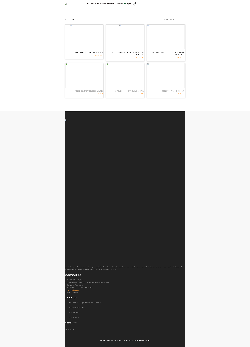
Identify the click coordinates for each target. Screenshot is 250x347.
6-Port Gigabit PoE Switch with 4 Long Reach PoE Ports (168, 53)
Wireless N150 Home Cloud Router (129, 91)
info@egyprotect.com (76, 308)
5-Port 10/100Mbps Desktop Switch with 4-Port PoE (126, 53)
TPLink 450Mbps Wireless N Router (89, 91)
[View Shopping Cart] (133, 3)
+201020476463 (74, 312)
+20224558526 (74, 317)
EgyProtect (117, 340)
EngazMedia (145, 340)
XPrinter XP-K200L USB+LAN (173, 91)
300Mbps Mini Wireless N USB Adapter (87, 52)
